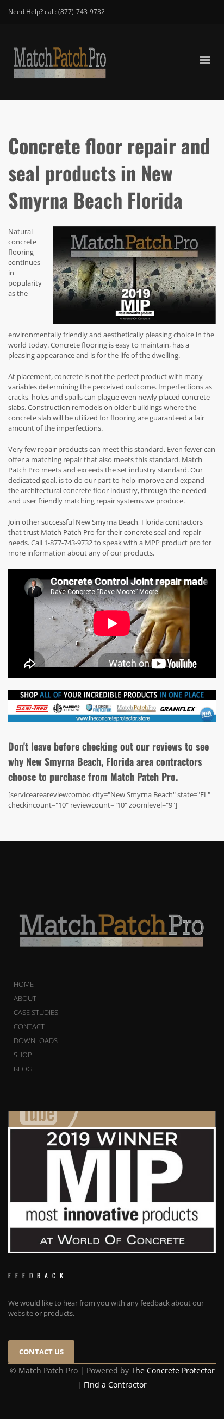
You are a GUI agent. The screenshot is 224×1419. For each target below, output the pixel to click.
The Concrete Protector (173, 1370)
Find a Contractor (115, 1384)
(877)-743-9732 (81, 11)
